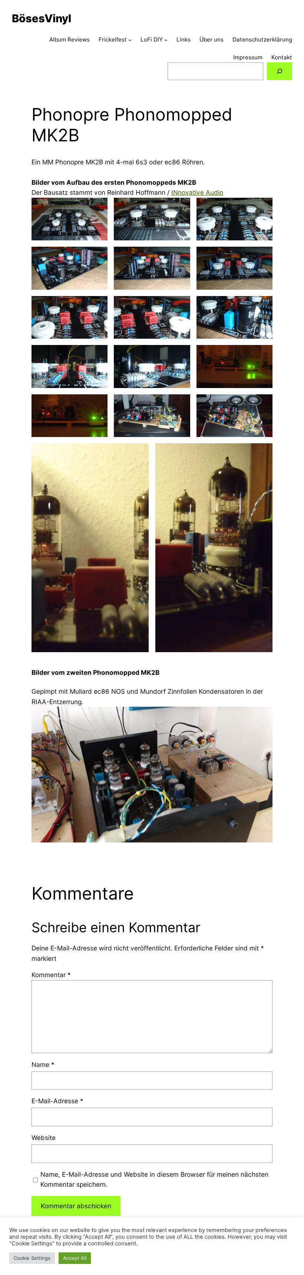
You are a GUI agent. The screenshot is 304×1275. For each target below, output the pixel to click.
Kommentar (51, 975)
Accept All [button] (74, 1258)
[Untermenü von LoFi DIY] (166, 40)
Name (43, 1064)
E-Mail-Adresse (57, 1101)
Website (44, 1137)
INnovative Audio (197, 192)
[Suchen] (279, 71)
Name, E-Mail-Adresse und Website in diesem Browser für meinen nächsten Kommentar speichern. (154, 1179)
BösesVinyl (41, 18)
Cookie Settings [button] (32, 1258)
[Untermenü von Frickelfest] (130, 40)
